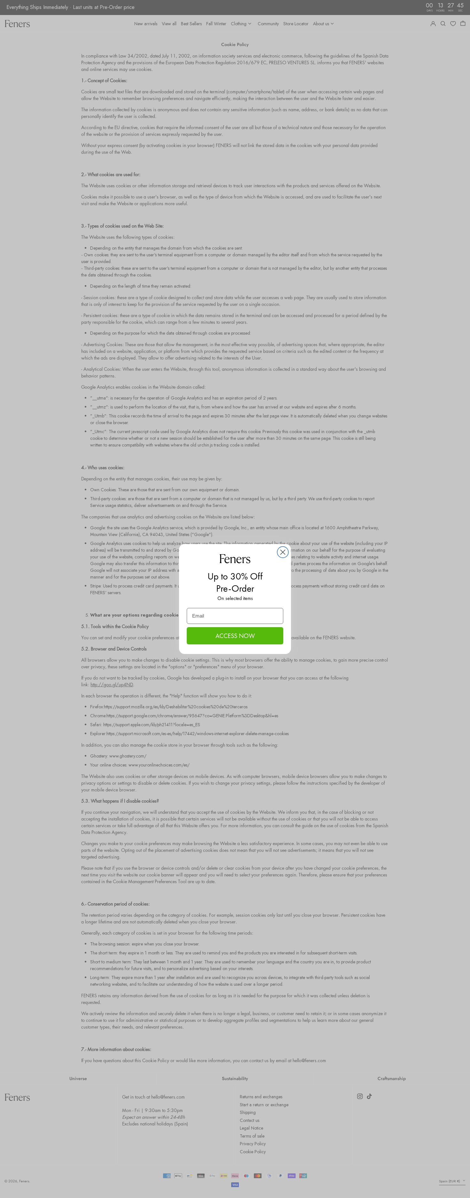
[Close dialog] (282, 552)
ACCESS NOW (235, 636)
